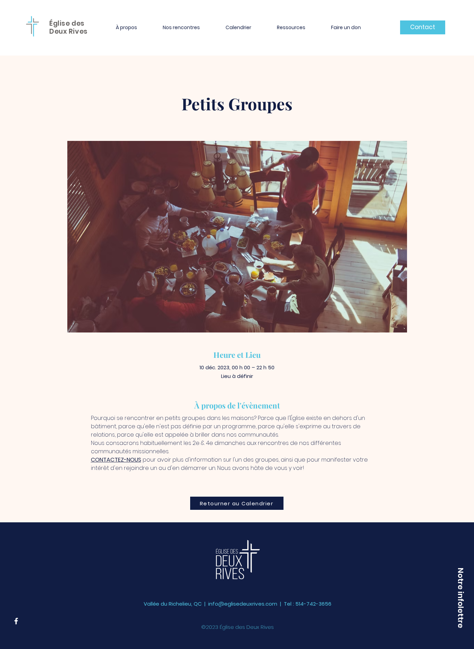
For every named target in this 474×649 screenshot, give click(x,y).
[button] (126, 27)
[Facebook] (16, 621)
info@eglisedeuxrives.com (242, 603)
